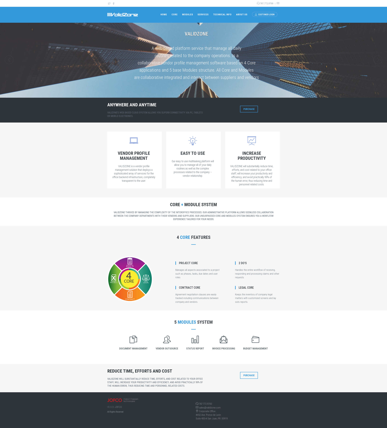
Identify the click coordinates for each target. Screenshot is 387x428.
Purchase (249, 109)
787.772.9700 (205, 403)
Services (203, 14)
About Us (241, 14)
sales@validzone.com (210, 407)
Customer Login (266, 14)
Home (164, 14)
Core (175, 14)
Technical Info (222, 14)
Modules (187, 14)
